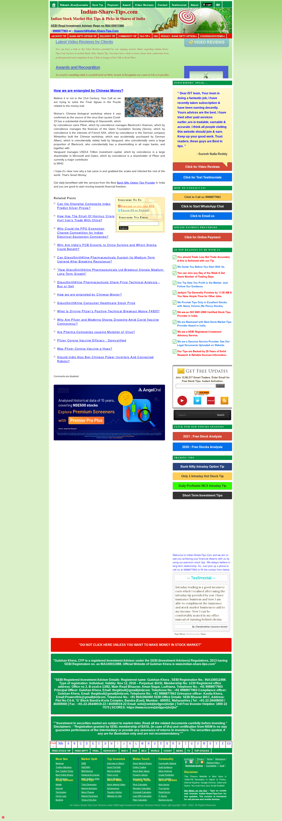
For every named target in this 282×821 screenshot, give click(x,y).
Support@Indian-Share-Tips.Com (96, 31)
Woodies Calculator (142, 788)
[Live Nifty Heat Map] (196, 762)
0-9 (229, 743)
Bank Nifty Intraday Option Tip (202, 466)
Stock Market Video (116, 784)
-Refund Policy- (213, 762)
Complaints (211, 765)
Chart (168, 750)
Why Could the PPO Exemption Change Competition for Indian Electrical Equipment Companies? (83, 232)
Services (109, 750)
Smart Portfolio (114, 767)
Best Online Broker (64, 774)
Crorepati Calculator (142, 792)
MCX (144, 750)
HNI (156, 36)
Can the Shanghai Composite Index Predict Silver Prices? (84, 206)
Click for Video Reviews (202, 166)
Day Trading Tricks (64, 770)
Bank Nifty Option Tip (83, 36)
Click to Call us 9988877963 (202, 197)
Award (127, 5)
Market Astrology (89, 788)
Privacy (200, 758)
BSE (134, 750)
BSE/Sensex (87, 770)
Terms (210, 758)
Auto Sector (163, 784)
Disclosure (220, 758)
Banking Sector (165, 799)
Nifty (61, 743)
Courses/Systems (211, 36)
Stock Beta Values (141, 770)
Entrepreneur (113, 788)
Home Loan (61, 795)
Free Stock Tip (61, 750)
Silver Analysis (165, 770)
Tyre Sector (163, 788)
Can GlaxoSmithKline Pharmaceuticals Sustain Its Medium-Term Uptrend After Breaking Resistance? (106, 259)
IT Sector (162, 795)
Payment (113, 5)
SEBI (83, 763)
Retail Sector (164, 792)
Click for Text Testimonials (202, 177)
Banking (59, 799)
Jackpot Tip (58, 36)
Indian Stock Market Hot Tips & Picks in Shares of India (98, 18)
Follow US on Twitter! (135, 210)
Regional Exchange (90, 774)
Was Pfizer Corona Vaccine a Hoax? (84, 348)
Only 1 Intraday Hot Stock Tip (202, 476)
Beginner (60, 763)
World (155, 750)
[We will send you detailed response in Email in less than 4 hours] (191, 762)
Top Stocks (201, 750)
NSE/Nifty (85, 767)
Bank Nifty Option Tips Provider (136, 182)
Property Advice (140, 774)
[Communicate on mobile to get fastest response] (186, 762)
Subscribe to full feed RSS (137, 206)
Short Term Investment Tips (202, 495)
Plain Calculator (140, 799)
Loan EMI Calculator (142, 795)
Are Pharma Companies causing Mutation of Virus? (96, 332)
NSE (123, 750)
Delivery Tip (107, 36)
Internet (59, 788)
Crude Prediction (166, 774)
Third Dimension (88, 784)
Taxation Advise (114, 792)
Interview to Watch (115, 763)
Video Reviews (144, 5)
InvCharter (189, 758)
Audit (222, 765)
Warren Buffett (113, 770)
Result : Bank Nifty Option (178, 36)
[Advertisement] (202, 525)
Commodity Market (167, 763)
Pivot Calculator (140, 784)
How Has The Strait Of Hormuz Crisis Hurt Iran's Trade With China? (86, 218)
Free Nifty (81, 750)
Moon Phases (87, 792)
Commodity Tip (127, 36)
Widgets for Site (114, 795)
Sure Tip (97, 5)
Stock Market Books (142, 763)
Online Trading (139, 767)
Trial (95, 750)
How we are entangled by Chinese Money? (88, 90)
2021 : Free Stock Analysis (202, 436)
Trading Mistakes (64, 767)
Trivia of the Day (88, 799)
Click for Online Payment (202, 237)
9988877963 (60, 31)
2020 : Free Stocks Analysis (202, 447)
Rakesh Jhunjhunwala (74, 5)
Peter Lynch (112, 774)
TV (188, 750)
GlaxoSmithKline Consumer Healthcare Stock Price (96, 303)
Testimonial (179, 5)
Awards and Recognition (78, 41)
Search (220, 415)
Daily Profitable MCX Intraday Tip (202, 485)
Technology (61, 792)
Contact (162, 5)
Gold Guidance (165, 767)
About (194, 5)
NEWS (179, 750)
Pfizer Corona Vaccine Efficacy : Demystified (91, 340)
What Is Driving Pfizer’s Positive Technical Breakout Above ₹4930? (108, 311)
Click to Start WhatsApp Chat (202, 206)
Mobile (59, 784)
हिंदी (218, 5)
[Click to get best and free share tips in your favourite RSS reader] (202, 762)
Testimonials (193, 634)
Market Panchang (89, 795)
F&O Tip (144, 36)
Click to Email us (202, 216)
